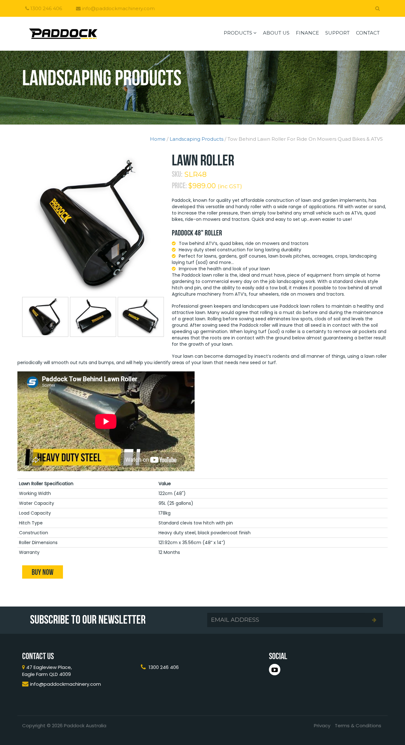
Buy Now (42, 572)
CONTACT (368, 33)
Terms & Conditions (358, 725)
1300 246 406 (45, 8)
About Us (276, 33)
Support (337, 33)
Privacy (322, 725)
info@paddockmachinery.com (118, 8)
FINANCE (307, 33)
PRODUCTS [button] (238, 33)
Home (157, 139)
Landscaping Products (196, 139)
